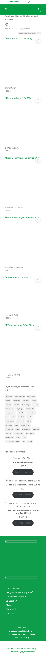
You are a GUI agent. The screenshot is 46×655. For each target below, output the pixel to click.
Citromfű (8, 405)
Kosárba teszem (23, 472)
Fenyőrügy (19, 409)
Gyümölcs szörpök (15, 596)
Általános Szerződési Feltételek (21, 631)
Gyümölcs (20, 413)
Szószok (10, 613)
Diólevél (35, 405)
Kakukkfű (21, 417)
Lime (16, 425)
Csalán (16, 405)
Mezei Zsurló (26, 429)
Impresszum (22, 628)
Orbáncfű (36, 429)
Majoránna (9, 429)
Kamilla (29, 417)
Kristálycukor (9, 421)
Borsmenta (16, 401)
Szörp (24, 437)
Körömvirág (20, 421)
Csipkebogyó (26, 405)
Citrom (34, 401)
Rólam (32, 634)
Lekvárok (10, 601)
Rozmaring (9, 437)
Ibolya (13, 417)
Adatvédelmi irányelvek (18, 634)
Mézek (9, 605)
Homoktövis (31, 413)
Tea (23, 441)
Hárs (6, 417)
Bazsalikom (31, 396)
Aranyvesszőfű (20, 396)
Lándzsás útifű (25, 425)
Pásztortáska (30, 433)
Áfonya (30, 441)
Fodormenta (30, 409)
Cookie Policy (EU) (22, 638)
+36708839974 (15, 2)
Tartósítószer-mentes (12, 441)
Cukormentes (12, 588)
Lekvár (29, 421)
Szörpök (10, 609)
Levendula (8, 425)
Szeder (18, 437)
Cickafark (26, 401)
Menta (18, 429)
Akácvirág (8, 396)
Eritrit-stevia (9, 409)
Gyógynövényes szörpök (18, 592)
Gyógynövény (10, 413)
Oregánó (8, 433)
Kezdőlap (9, 16)
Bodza (7, 401)
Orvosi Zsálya (18, 433)
